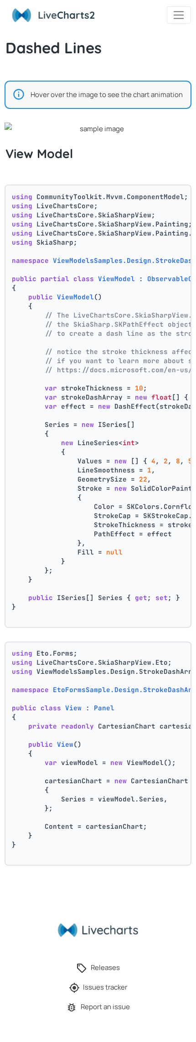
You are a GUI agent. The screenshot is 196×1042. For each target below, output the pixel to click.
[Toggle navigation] (179, 15)
